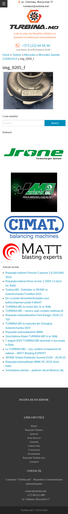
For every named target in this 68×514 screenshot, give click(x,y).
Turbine (16, 54)
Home (6, 54)
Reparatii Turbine (34, 430)
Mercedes (30, 54)
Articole (34, 434)
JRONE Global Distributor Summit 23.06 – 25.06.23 (35, 357)
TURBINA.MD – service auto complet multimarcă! (34, 310)
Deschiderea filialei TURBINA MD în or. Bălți (31, 336)
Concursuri (34, 449)
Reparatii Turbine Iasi (34, 457)
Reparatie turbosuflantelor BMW (24, 332)
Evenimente (34, 453)
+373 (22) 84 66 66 (36, 45)
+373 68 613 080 (36, 495)
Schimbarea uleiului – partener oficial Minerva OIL (34, 370)
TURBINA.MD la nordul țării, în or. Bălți (28, 306)
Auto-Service (34, 438)
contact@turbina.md (36, 6)
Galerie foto (34, 445)
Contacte (34, 461)
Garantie (34, 442)
